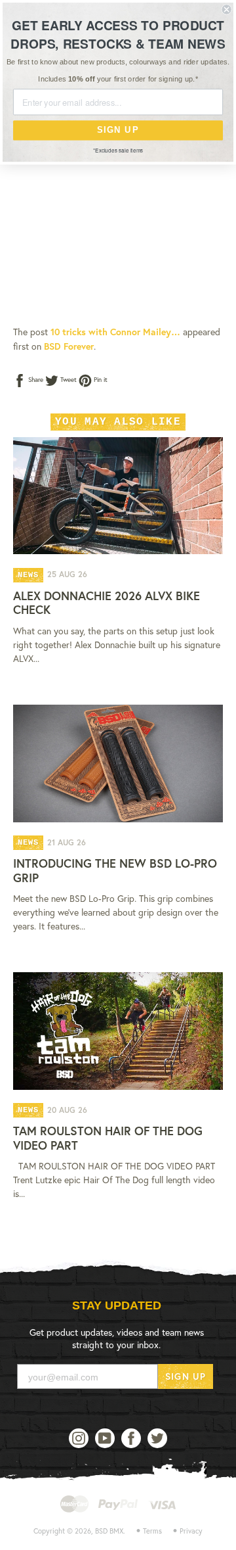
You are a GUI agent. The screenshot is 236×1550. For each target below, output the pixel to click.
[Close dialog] (227, 9)
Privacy (191, 1531)
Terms (152, 1531)
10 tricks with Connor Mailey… (115, 331)
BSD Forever (69, 346)
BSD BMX (109, 1531)
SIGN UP (185, 1376)
